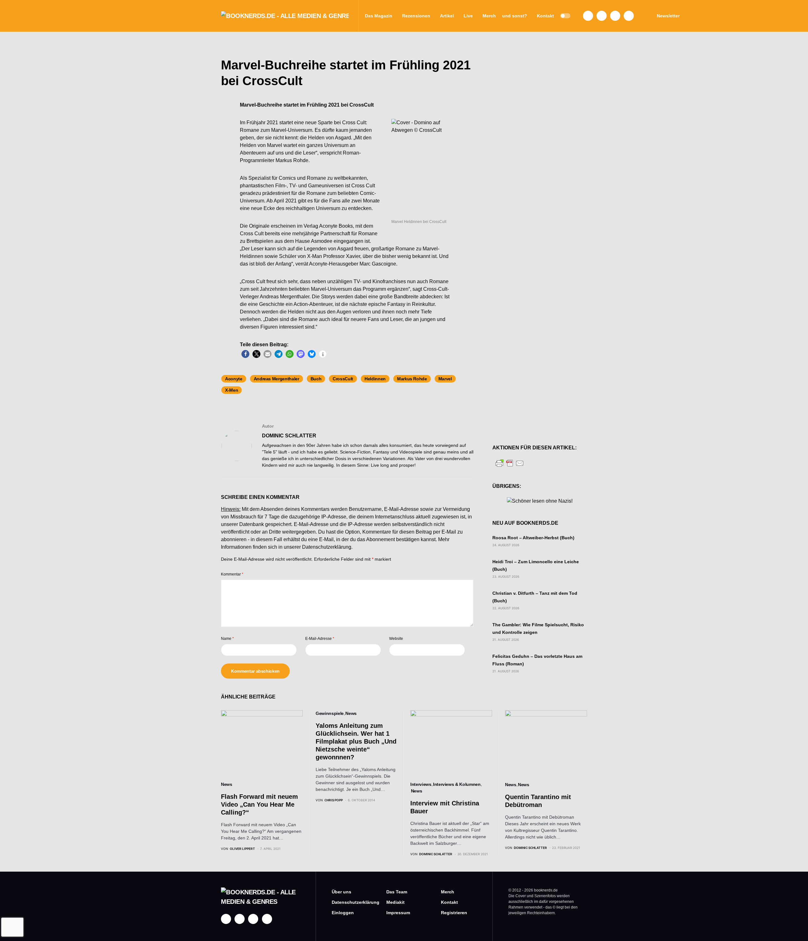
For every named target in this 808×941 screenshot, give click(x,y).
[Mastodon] (615, 15)
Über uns (341, 891)
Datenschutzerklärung (326, 547)
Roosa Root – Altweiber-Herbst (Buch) (533, 537)
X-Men (231, 390)
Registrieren (454, 912)
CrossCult (343, 378)
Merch (447, 891)
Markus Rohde (412, 378)
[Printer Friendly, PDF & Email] (509, 462)
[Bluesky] (629, 15)
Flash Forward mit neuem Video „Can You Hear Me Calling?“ (259, 804)
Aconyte (233, 378)
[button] (565, 16)
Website (396, 638)
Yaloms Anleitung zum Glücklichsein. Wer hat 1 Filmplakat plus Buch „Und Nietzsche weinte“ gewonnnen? (356, 741)
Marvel (445, 378)
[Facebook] (588, 15)
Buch (316, 378)
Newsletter (668, 15)
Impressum (398, 912)
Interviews (420, 784)
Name (227, 638)
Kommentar (232, 574)
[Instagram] (602, 15)
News (226, 784)
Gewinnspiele (330, 713)
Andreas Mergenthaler (276, 378)
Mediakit (395, 902)
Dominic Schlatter (289, 435)
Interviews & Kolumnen (457, 784)
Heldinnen (375, 378)
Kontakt (449, 902)
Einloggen (343, 912)
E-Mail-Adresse (319, 638)
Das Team (396, 891)
